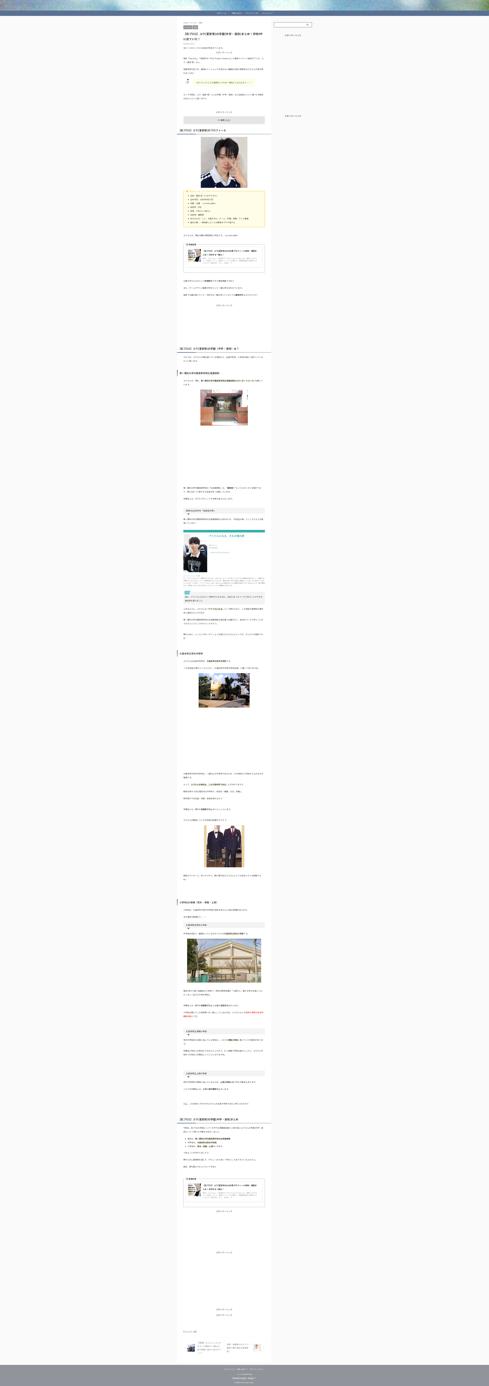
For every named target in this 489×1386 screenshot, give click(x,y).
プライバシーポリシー (252, 14)
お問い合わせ (237, 13)
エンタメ (189, 1331)
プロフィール (221, 13)
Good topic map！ (190, 7)
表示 (228, 120)
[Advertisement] (224, 324)
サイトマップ (267, 13)
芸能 (195, 1331)
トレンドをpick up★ (244, 1374)
